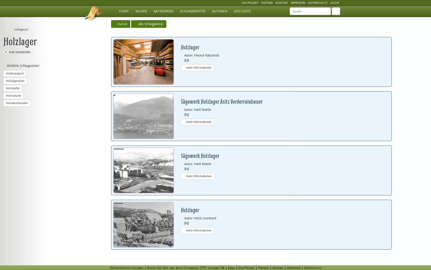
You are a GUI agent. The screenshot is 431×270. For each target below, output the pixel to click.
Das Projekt (250, 3)
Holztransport (15, 73)
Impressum (298, 3)
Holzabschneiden (17, 103)
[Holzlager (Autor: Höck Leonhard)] (147, 224)
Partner (267, 3)
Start (124, 11)
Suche (334, 3)
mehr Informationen (198, 68)
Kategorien (163, 11)
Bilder (141, 11)
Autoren (219, 11)
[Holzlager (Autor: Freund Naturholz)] (147, 61)
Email (231, 268)
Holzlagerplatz (15, 81)
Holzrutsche (13, 96)
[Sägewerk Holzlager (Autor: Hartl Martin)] (147, 170)
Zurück (122, 24)
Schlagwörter (192, 11)
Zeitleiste (242, 11)
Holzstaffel (13, 88)
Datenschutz (318, 3)
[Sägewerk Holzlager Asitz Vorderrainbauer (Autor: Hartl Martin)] (147, 116)
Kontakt (282, 3)
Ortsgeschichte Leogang (93, 14)
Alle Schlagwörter (149, 24)
